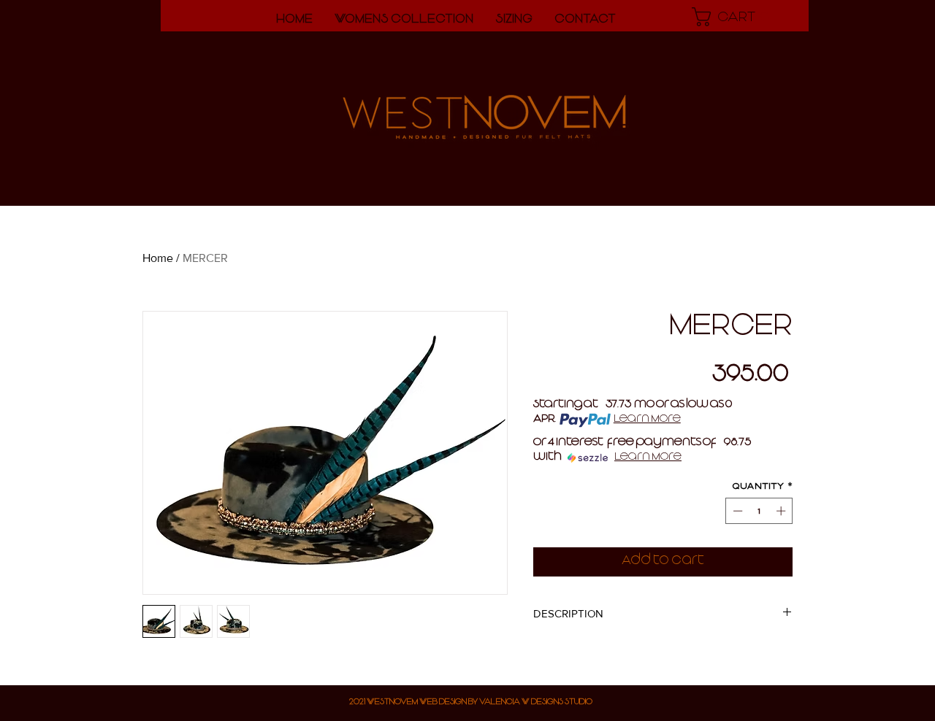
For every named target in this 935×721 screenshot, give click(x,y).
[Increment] (782, 510)
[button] (734, 16)
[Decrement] (736, 510)
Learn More (647, 420)
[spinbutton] (759, 510)
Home (157, 258)
